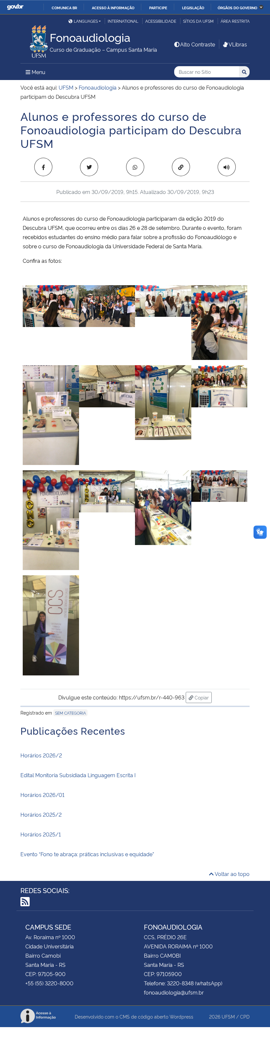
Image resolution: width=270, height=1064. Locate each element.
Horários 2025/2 (41, 814)
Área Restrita (235, 21)
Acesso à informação (113, 7)
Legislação (193, 7)
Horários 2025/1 (40, 834)
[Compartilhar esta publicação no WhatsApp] (135, 167)
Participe (158, 7)
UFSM (228, 1016)
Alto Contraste (197, 44)
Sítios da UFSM (198, 21)
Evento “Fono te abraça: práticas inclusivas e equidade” (87, 854)
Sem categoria (70, 713)
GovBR (15, 7)
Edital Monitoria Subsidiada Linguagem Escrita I (78, 774)
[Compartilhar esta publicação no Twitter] (89, 167)
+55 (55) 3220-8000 (49, 983)
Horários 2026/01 (42, 794)
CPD (245, 1016)
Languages (86, 21)
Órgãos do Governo (237, 7)
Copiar (202, 697)
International (123, 21)
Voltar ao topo (232, 873)
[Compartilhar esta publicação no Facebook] (43, 167)
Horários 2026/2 (41, 755)
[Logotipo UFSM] (35, 39)
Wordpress (181, 1016)
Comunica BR (64, 7)
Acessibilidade (160, 21)
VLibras (238, 44)
